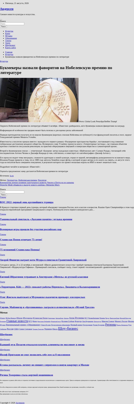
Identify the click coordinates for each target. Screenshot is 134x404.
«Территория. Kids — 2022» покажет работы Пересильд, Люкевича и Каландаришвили (50, 287)
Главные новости (17, 321)
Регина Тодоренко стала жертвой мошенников (26, 375)
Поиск (3, 21)
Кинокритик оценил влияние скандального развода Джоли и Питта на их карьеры (37, 182)
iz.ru (12, 176)
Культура (9, 31)
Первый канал (76, 325)
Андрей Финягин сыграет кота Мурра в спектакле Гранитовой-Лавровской (43, 259)
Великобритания (93, 318)
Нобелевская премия (27, 180)
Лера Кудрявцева (87, 321)
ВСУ (86, 318)
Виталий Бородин (125, 318)
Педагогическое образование (60, 325)
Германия (3, 321)
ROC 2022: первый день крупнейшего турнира (26, 202)
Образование (11, 38)
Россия (10, 329)
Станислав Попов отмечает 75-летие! (21, 239)
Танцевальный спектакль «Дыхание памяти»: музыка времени (36, 219)
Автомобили (59, 318)
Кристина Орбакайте (44, 321)
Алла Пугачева (76, 318)
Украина (48, 329)
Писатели (42, 180)
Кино (7, 33)
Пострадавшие (88, 325)
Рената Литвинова (122, 325)
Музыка (8, 36)
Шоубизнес (10, 45)
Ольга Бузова (46, 325)
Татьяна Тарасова (38, 329)
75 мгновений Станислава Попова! (20, 249)
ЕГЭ (30, 321)
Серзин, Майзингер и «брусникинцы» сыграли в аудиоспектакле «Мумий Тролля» (47, 307)
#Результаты (27, 318)
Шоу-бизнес (68, 328)
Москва (131, 321)
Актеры (66, 318)
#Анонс (2, 318)
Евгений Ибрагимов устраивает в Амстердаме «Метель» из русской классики (44, 276)
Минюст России (121, 321)
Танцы (8, 40)
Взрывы (102, 318)
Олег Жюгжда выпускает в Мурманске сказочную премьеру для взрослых (42, 297)
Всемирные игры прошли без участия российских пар (31, 229)
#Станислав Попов (40, 318)
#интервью (51, 318)
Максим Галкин (108, 321)
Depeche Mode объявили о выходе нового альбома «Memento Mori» (30, 185)
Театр (7, 43)
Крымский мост (56, 321)
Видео (107, 318)
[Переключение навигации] (1, 19)
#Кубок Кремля (10, 318)
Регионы (110, 324)
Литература (12, 180)
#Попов (19, 318)
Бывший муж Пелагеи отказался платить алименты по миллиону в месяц (42, 344)
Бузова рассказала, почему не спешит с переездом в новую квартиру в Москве (44, 364)
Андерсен (6, 8)
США (16, 329)
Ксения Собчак (68, 321)
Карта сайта (10, 48)
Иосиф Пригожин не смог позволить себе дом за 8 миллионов (35, 354)
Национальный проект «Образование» (23, 325)
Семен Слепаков (25, 329)
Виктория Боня (114, 318)
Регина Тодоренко (99, 325)
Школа (55, 329)
